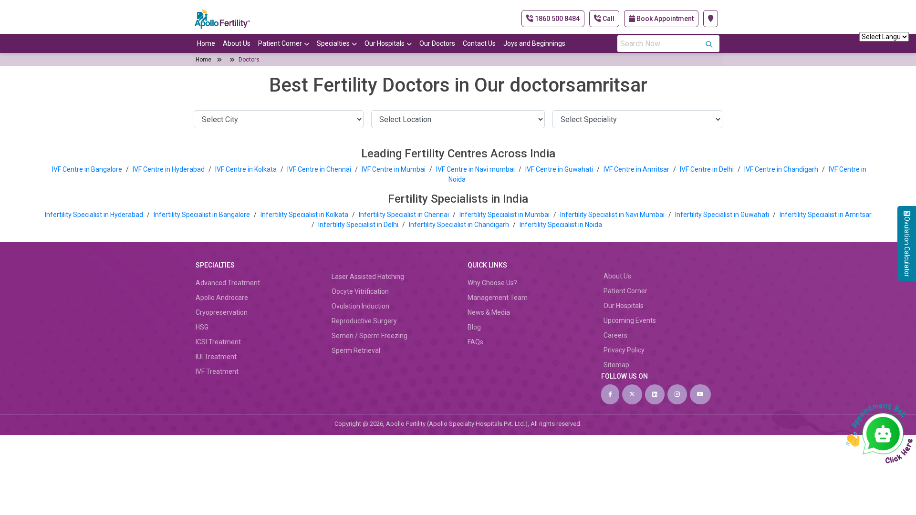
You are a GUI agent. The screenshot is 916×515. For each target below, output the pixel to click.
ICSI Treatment (218, 342)
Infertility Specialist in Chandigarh (459, 224)
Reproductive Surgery (364, 321)
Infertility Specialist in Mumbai (505, 214)
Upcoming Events (630, 320)
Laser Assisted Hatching (368, 276)
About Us (236, 43)
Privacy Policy (624, 350)
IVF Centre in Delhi (707, 169)
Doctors (249, 59)
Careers (615, 335)
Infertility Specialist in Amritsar (826, 214)
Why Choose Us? (492, 283)
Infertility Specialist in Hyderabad (95, 214)
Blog (474, 327)
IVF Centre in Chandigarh (781, 169)
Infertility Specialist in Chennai (404, 214)
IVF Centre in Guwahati (559, 169)
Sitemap (616, 365)
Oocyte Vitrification (360, 291)
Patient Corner (280, 43)
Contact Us (479, 43)
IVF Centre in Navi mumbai (475, 169)
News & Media (489, 312)
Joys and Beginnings (534, 43)
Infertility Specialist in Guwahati (722, 214)
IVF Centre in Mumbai (394, 169)
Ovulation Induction (360, 306)
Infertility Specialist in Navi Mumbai (613, 214)
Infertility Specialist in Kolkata (305, 214)
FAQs (475, 342)
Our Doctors (437, 43)
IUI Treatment (216, 356)
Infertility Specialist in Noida (561, 224)
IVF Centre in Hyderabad (169, 169)
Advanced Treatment (228, 283)
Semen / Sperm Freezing (369, 336)
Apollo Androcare (222, 297)
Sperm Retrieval (356, 350)
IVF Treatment (217, 371)
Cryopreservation (222, 312)
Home (206, 43)
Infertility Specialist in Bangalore (202, 214)
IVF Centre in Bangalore (88, 169)
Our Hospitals (384, 43)
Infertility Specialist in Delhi (359, 224)
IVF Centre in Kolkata (246, 169)
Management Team (498, 297)
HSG (202, 327)
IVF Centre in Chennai (320, 169)
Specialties (333, 43)
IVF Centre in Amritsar (636, 169)
